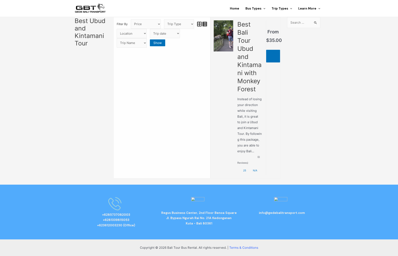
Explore (273, 56)
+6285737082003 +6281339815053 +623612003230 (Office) (116, 220)
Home (234, 8)
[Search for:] (303, 22)
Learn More (307, 8)
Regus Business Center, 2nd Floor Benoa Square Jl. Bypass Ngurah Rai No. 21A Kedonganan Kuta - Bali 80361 (199, 218)
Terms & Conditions (243, 248)
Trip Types (280, 8)
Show (157, 43)
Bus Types (253, 8)
